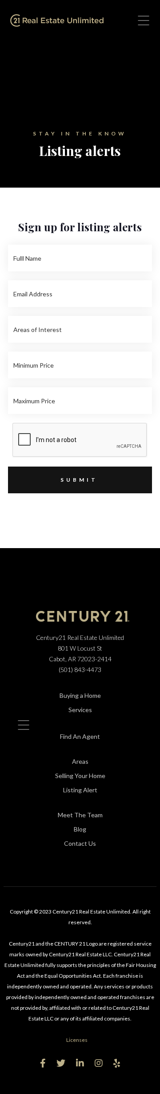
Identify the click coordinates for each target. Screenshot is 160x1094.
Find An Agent (80, 736)
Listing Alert (80, 790)
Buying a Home (80, 695)
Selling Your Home (80, 775)
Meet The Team (80, 815)
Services (80, 709)
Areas (80, 761)
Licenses (77, 1040)
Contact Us (80, 843)
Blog (80, 829)
